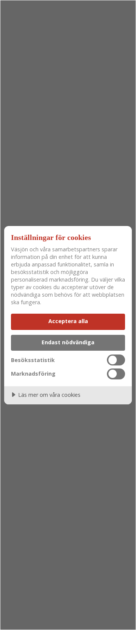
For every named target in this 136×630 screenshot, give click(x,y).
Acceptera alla (68, 321)
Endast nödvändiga (68, 342)
